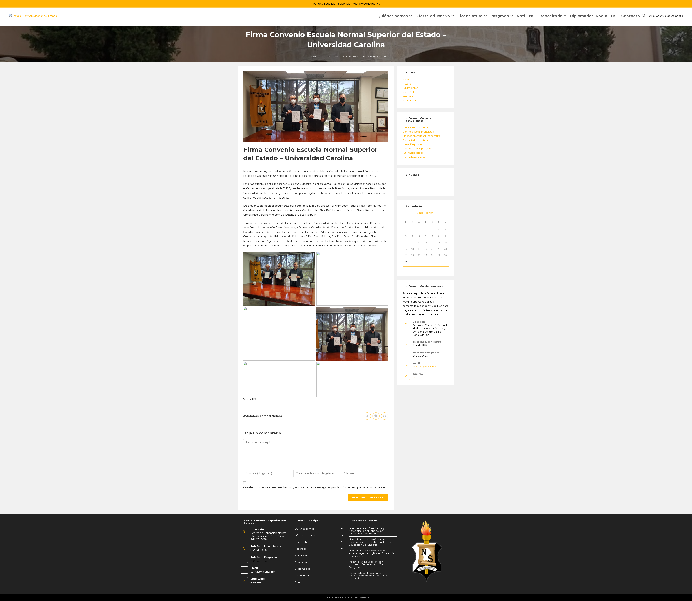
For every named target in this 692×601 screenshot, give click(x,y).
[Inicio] (306, 56)
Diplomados (302, 568)
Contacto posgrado (414, 156)
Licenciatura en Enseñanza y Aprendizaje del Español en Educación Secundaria (366, 531)
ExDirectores (410, 87)
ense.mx (417, 377)
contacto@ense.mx (424, 366)
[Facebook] (419, 185)
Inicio (406, 79)
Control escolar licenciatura (419, 131)
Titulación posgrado (414, 144)
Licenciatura (302, 542)
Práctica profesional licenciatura (421, 135)
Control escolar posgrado (417, 148)
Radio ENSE (409, 100)
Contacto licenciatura (415, 140)
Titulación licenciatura (415, 127)
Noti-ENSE (409, 92)
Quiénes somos (304, 528)
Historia (407, 83)
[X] (408, 185)
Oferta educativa (305, 535)
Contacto (301, 582)
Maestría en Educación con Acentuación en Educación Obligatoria (366, 564)
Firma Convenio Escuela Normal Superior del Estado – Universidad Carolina (353, 56)
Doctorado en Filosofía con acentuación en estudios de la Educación (368, 575)
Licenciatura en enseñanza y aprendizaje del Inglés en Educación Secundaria (372, 553)
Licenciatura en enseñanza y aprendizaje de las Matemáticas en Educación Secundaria (371, 542)
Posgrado (408, 96)
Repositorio (302, 562)
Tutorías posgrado (413, 152)
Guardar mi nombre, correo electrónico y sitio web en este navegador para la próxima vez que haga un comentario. (315, 487)
